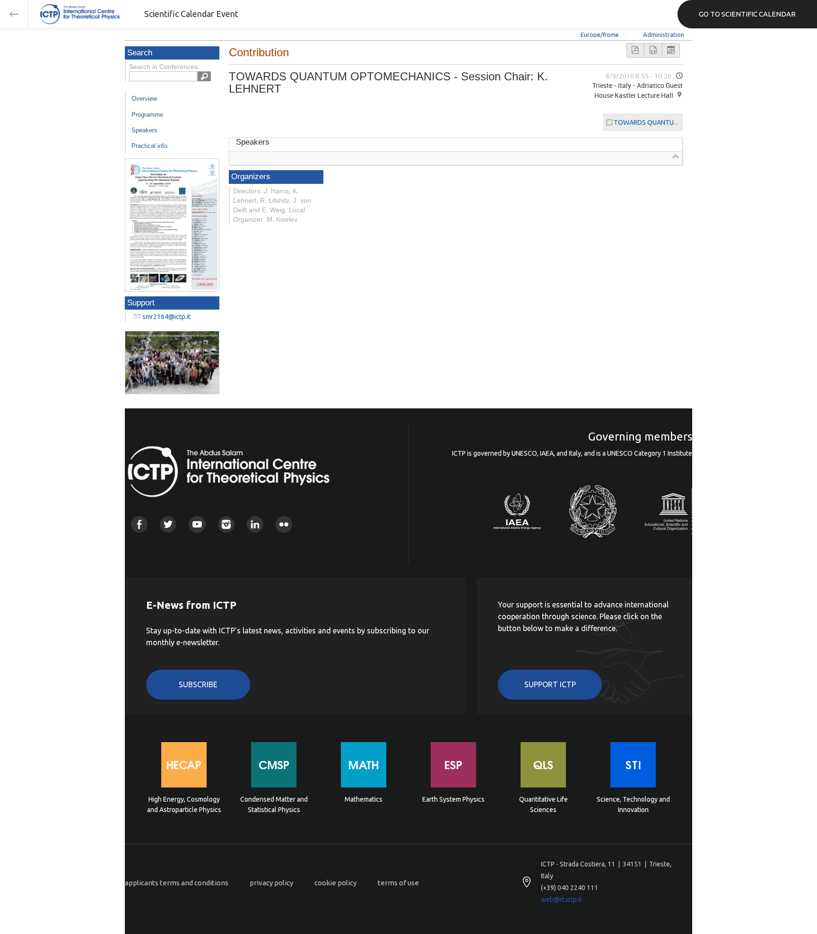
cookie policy (335, 883)
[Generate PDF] (635, 50)
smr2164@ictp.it (166, 316)
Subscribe (198, 684)
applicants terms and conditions (176, 883)
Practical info (149, 145)
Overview (144, 98)
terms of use (398, 883)
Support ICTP (550, 684)
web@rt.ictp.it (561, 899)
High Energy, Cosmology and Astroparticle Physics (184, 804)
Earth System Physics (453, 799)
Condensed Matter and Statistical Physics (274, 804)
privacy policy (271, 883)
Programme (147, 114)
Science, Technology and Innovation (633, 804)
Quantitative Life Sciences (543, 804)
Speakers (144, 130)
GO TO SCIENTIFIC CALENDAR (747, 14)
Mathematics (363, 799)
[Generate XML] (653, 50)
